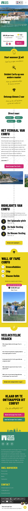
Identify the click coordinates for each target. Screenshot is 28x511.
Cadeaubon (4, 479)
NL (19, 2)
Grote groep (4, 473)
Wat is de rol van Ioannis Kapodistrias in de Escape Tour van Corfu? (12, 375)
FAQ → (19, 121)
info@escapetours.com (7, 487)
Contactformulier (5, 493)
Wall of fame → (11, 121)
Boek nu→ (20, 43)
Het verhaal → (9, 117)
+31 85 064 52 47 (5, 490)
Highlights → (19, 117)
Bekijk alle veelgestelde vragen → (14, 382)
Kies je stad (4, 471)
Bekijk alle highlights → (14, 243)
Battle (2, 476)
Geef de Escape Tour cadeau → (14, 419)
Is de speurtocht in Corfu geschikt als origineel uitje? (12, 360)
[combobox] (19, 2)
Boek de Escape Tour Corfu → (14, 415)
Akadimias (9, 137)
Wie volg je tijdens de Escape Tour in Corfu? (12, 344)
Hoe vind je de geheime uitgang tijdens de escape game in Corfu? (12, 352)
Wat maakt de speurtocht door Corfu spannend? (12, 367)
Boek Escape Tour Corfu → (14, 166)
